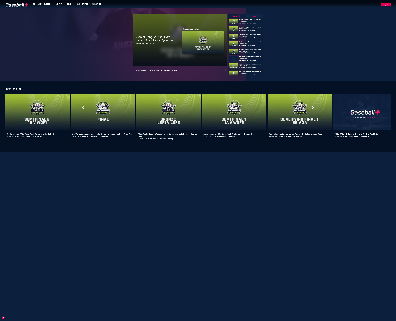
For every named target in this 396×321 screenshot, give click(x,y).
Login (386, 5)
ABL (375, 5)
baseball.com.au (366, 5)
